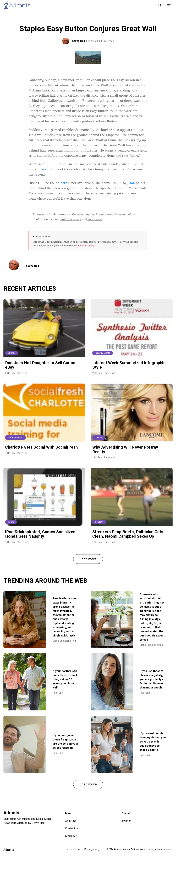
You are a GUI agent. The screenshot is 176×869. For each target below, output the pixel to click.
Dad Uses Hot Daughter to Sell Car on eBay (40, 365)
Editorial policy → (87, 245)
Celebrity (99, 522)
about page (94, 219)
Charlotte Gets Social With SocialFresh (41, 447)
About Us (70, 820)
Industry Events (102, 353)
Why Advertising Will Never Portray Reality (125, 449)
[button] (169, 5)
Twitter (126, 820)
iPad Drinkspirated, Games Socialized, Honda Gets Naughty (41, 534)
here (43, 169)
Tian (131, 183)
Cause (11, 522)
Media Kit (71, 836)
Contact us (72, 828)
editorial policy (70, 219)
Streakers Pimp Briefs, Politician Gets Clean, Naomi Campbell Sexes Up (127, 534)
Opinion (98, 437)
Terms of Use (72, 849)
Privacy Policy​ (92, 849)
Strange (11, 353)
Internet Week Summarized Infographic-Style (129, 365)
